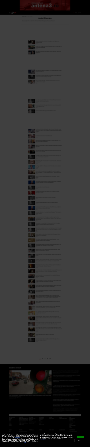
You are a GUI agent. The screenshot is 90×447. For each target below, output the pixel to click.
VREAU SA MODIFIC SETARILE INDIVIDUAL (80, 440)
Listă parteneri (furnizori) (43, 439)
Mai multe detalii (17, 437)
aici (25, 442)
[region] (45, 439)
